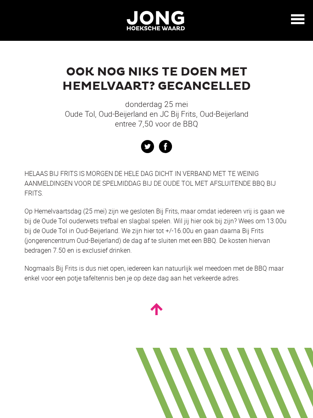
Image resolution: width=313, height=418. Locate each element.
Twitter (147, 146)
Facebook (165, 146)
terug (12, 19)
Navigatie (298, 19)
